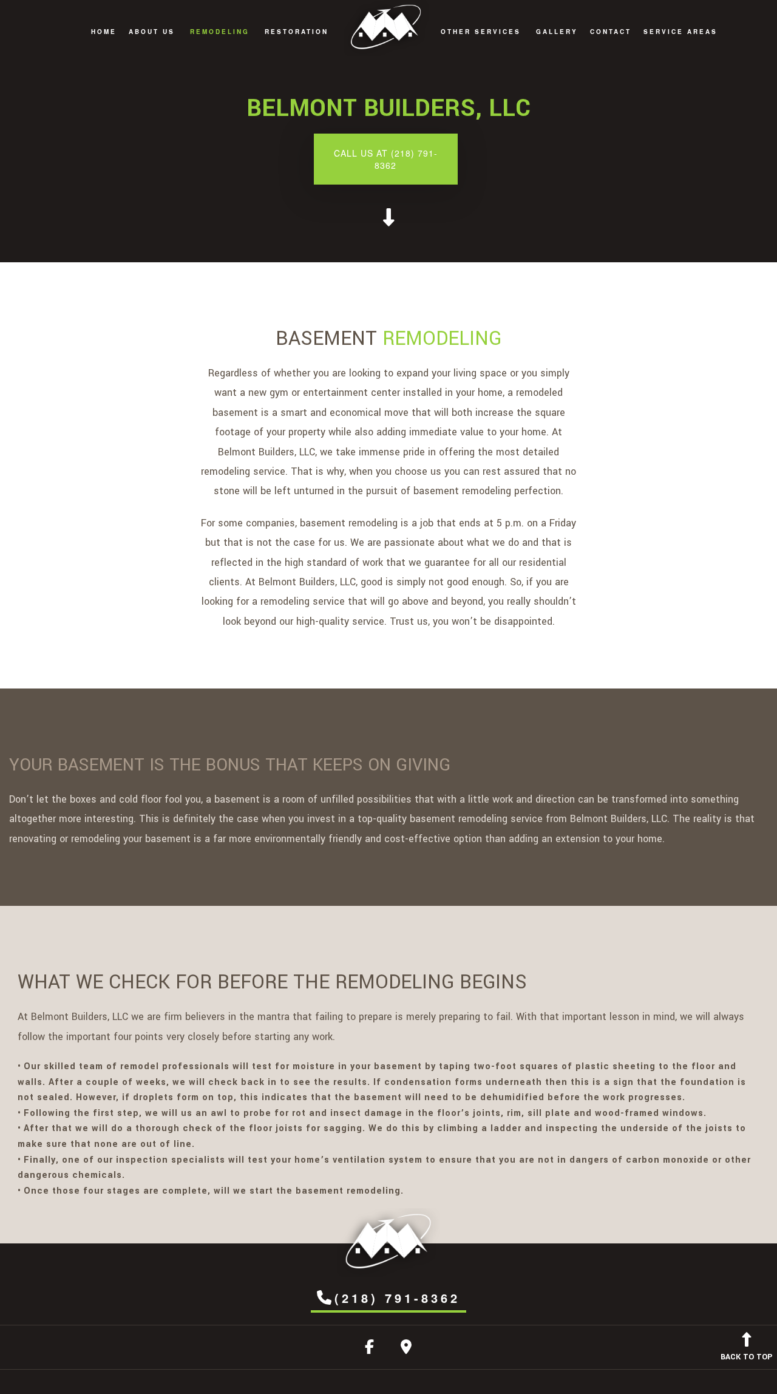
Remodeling (219, 31)
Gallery (557, 31)
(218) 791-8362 (397, 1298)
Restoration (296, 31)
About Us (152, 31)
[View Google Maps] (406, 1349)
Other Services (481, 31)
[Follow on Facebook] (369, 1349)
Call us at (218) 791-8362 (386, 159)
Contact (610, 31)
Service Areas (680, 31)
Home (104, 31)
